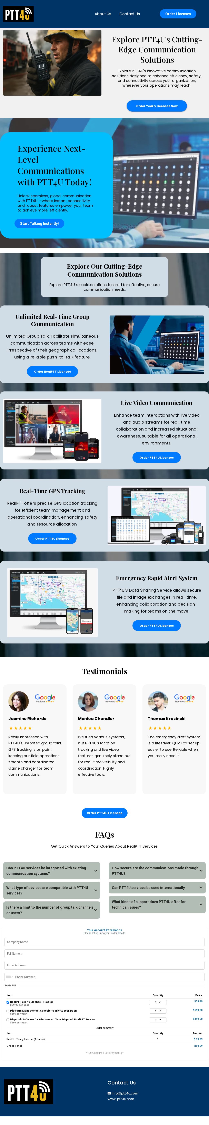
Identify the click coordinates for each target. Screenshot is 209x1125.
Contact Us (129, 13)
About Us (103, 13)
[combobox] (9, 977)
